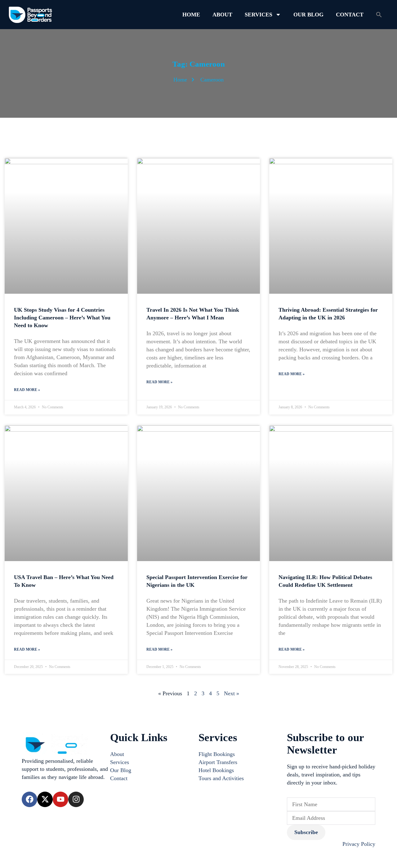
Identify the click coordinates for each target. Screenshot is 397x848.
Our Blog (308, 14)
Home (191, 14)
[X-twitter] (45, 799)
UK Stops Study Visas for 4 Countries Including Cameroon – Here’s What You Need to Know (62, 317)
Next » (231, 693)
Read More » (27, 390)
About (222, 14)
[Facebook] (29, 799)
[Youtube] (60, 799)
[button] (379, 14)
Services (258, 14)
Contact (350, 14)
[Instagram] (76, 799)
